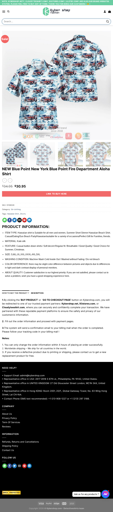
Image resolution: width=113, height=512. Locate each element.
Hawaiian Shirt (13, 214)
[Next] (105, 85)
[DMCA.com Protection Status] (56, 493)
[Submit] (107, 21)
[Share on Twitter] (14, 220)
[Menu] (3, 11)
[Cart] (109, 11)
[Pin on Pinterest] (24, 220)
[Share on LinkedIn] (29, 220)
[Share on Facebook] (9, 220)
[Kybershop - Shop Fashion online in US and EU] (56, 11)
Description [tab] (37, 293)
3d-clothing (16, 209)
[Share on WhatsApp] (4, 220)
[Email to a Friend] (19, 220)
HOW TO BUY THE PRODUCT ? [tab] (15, 293)
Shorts (23, 214)
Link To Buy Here (56, 193)
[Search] (8, 11)
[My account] (104, 11)
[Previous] (7, 85)
